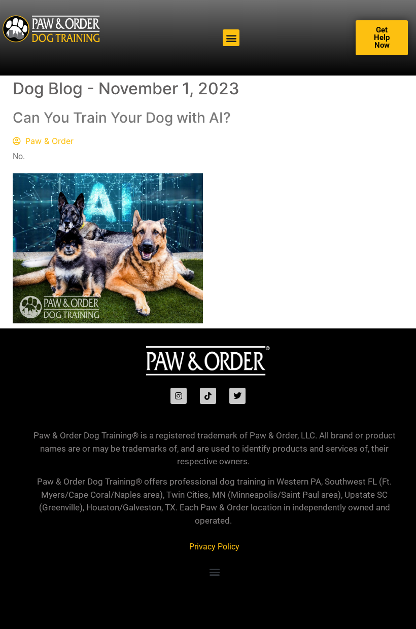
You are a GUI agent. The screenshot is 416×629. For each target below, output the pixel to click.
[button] (231, 37)
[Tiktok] (208, 396)
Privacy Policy (214, 546)
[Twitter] (237, 396)
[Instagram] (178, 396)
